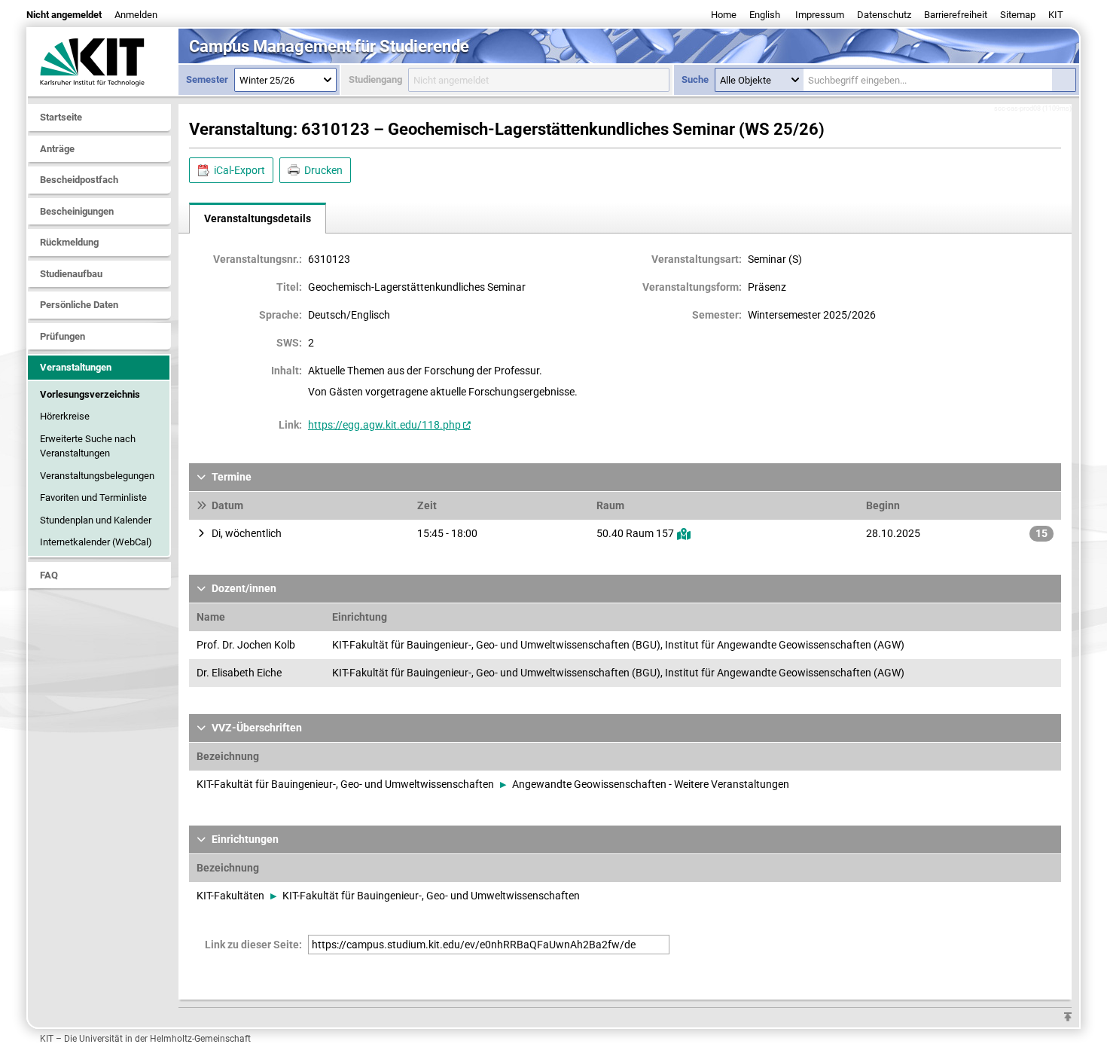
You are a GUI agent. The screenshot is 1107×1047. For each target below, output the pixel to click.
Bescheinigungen (77, 211)
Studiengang (375, 79)
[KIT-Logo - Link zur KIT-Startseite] (103, 62)
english (764, 14)
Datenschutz (884, 14)
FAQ (49, 575)
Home (723, 14)
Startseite (61, 117)
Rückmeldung (69, 242)
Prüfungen (62, 336)
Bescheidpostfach (79, 179)
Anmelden (135, 14)
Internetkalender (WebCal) (96, 542)
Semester (207, 79)
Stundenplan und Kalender (95, 520)
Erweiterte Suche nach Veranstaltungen (88, 446)
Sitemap (1017, 14)
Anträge (57, 148)
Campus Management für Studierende (329, 46)
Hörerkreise (65, 416)
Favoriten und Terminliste (93, 497)
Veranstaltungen (75, 367)
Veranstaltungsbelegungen (97, 475)
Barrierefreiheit (955, 14)
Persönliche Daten (79, 304)
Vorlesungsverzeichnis (90, 394)
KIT (1055, 14)
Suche (695, 79)
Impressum (819, 14)
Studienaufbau (71, 273)
